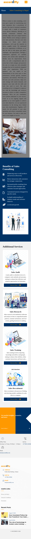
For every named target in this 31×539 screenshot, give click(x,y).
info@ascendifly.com (5, 452)
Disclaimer (3, 500)
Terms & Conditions (6, 497)
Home (3, 10)
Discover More (13, 285)
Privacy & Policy (5, 494)
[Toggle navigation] (26, 2)
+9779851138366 (27, 444)
